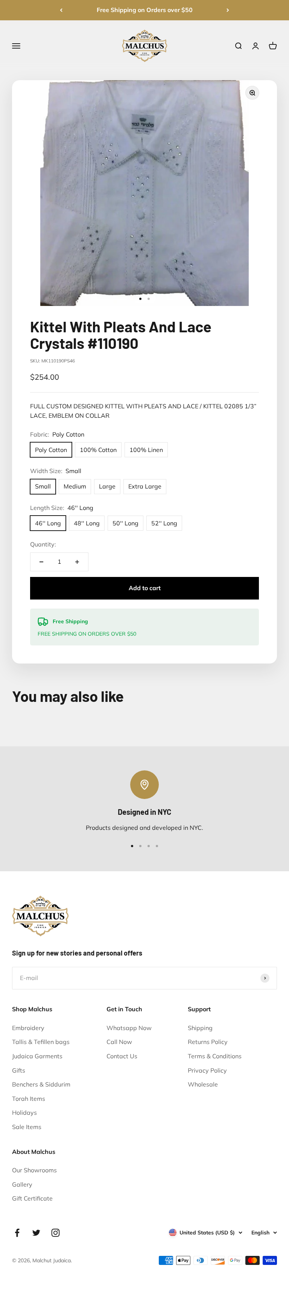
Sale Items (26, 1127)
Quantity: (43, 544)
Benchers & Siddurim (41, 1084)
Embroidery (28, 1028)
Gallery (22, 1184)
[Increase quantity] (77, 562)
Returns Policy (208, 1042)
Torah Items (28, 1098)
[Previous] (61, 10)
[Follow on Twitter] (36, 1233)
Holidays (24, 1112)
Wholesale (203, 1084)
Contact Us (121, 1056)
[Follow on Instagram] (55, 1233)
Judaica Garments (37, 1056)
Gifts (18, 1070)
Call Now (119, 1042)
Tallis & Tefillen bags (41, 1042)
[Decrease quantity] (41, 562)
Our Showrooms (34, 1170)
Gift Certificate (32, 1198)
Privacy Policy (207, 1070)
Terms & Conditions (215, 1056)
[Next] (228, 10)
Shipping (200, 1028)
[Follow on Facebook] (17, 1233)
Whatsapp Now (129, 1028)
